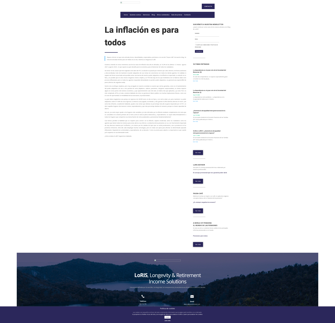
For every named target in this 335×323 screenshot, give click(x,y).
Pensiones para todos (200, 236)
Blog (153, 15)
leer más (195, 81)
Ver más (198, 153)
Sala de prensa (176, 15)
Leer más (167, 320)
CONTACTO (208, 6)
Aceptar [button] (167, 317)
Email (196, 39)
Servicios (146, 15)
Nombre (197, 33)
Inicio (126, 15)
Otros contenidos (163, 15)
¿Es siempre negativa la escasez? (204, 202)
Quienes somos (135, 15)
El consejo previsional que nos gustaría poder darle (210, 173)
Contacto (187, 15)
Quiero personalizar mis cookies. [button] (193, 314)
